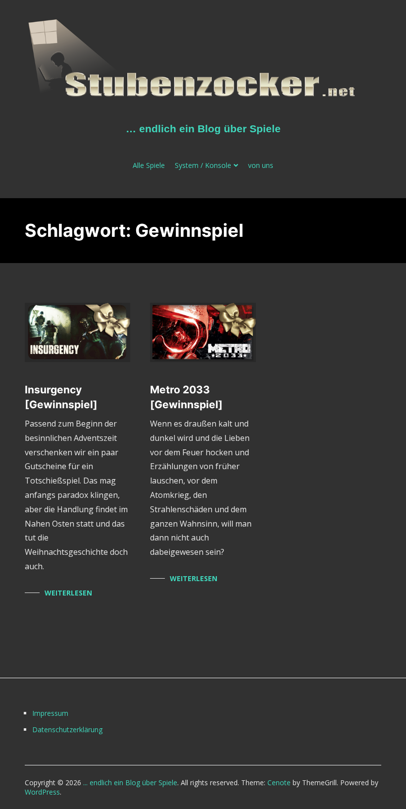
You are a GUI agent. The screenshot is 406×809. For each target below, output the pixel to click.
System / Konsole (203, 165)
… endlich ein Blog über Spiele (203, 128)
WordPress (42, 792)
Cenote (279, 782)
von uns (260, 165)
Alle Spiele (149, 165)
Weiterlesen (68, 592)
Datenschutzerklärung (65, 729)
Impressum (50, 713)
